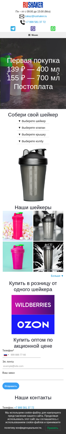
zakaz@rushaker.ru (36, 16)
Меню (35, 34)
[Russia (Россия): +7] (6, 355)
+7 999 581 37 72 (36, 22)
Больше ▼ (57, 275)
